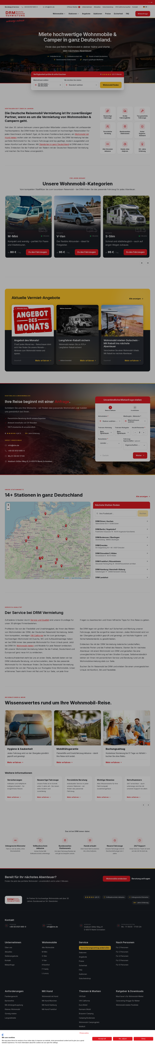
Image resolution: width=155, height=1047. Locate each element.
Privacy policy (84, 1033)
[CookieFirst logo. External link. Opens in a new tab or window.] (3, 1035)
